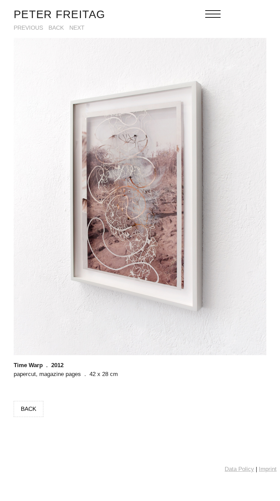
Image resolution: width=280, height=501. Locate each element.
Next (76, 28)
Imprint (268, 469)
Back (56, 28)
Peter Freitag (60, 14)
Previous (28, 28)
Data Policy (239, 469)
